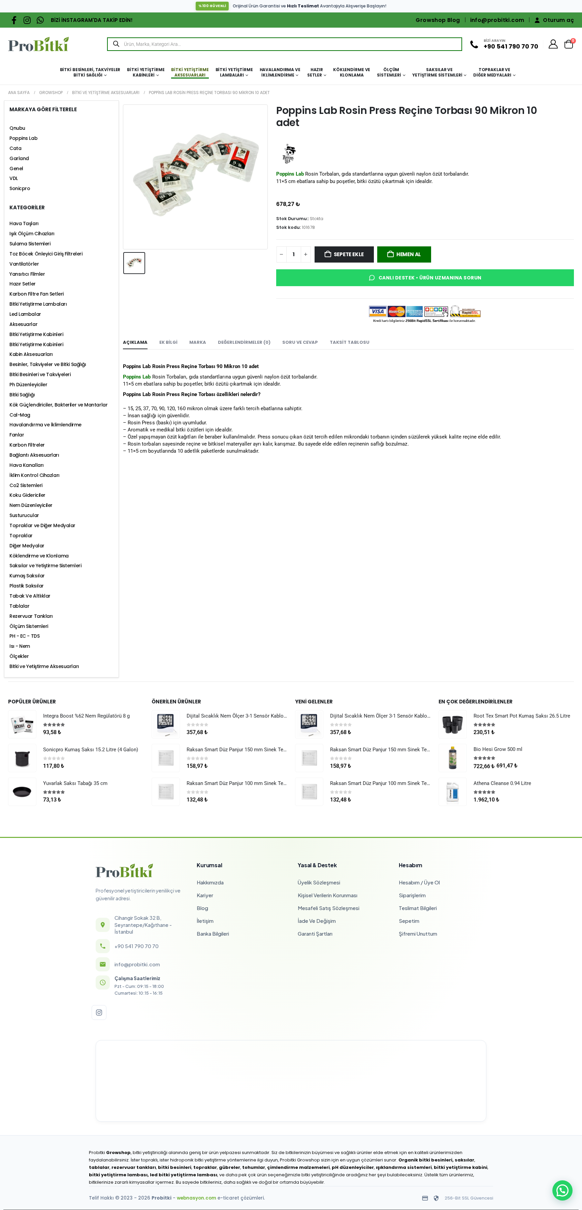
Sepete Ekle (349, 254)
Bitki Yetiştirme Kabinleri (145, 72)
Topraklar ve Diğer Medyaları (492, 72)
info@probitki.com (497, 20)
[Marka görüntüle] (288, 153)
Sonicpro (19, 188)
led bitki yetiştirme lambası (183, 1175)
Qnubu (17, 128)
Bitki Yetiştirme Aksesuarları (189, 72)
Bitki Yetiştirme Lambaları (234, 72)
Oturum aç (558, 20)
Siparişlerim (412, 895)
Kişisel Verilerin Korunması (327, 895)
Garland (19, 158)
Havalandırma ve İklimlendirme (280, 72)
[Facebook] (14, 20)
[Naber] (40, 20)
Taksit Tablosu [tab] (349, 342)
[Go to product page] (22, 724)
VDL (13, 178)
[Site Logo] (38, 44)
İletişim (205, 920)
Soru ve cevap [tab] (300, 342)
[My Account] (553, 44)
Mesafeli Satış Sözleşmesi (328, 908)
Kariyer (205, 895)
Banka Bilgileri (213, 933)
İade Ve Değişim (317, 920)
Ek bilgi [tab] (168, 342)
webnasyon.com (196, 1198)
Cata (15, 148)
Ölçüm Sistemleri (389, 72)
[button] (562, 1190)
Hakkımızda (210, 882)
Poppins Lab (23, 138)
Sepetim (409, 920)
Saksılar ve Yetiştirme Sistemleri (437, 72)
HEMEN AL (408, 254)
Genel (16, 168)
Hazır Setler (315, 72)
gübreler (229, 1167)
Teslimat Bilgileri (418, 908)
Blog (202, 908)
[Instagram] (27, 20)
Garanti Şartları (315, 933)
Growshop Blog (438, 20)
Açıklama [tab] (135, 342)
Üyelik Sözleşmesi (319, 882)
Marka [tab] (197, 342)
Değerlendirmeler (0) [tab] (244, 342)
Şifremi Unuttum (418, 933)
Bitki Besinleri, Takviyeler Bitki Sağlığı (90, 72)
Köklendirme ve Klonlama (351, 72)
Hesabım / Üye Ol (419, 882)
